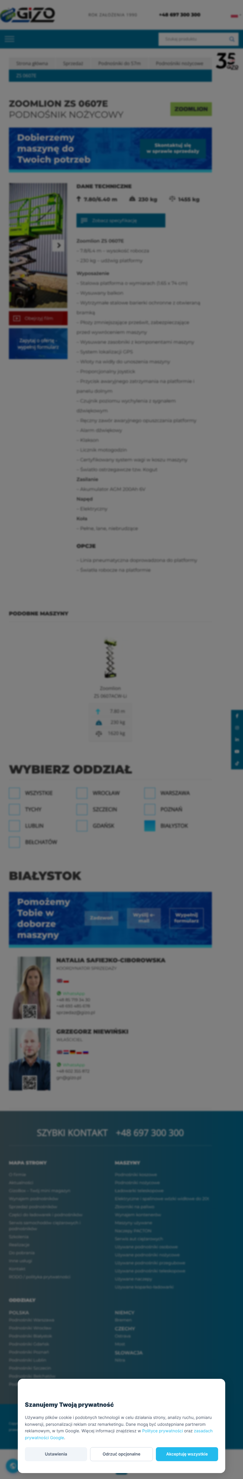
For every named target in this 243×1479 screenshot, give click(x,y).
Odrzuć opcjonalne (121, 1454)
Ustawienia (56, 1454)
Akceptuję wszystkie (187, 1454)
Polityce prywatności (162, 1431)
